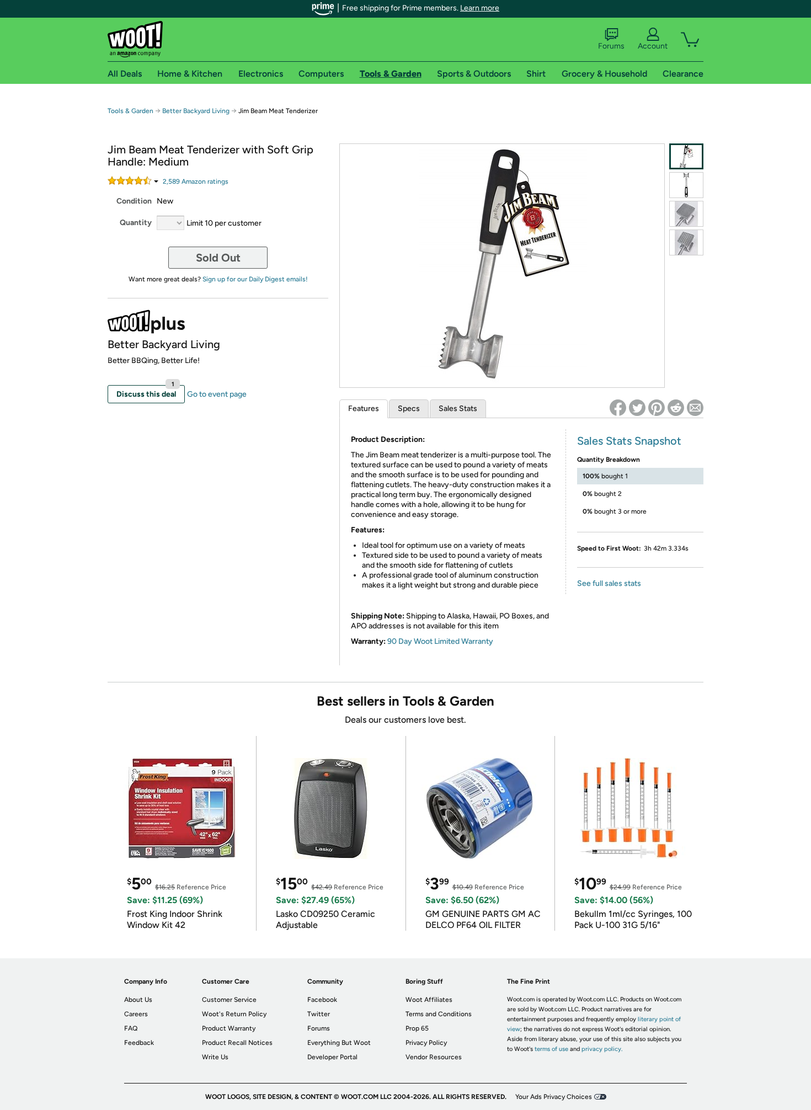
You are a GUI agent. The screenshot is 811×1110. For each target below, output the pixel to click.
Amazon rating (195, 181)
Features (363, 408)
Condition (134, 201)
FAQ (130, 1028)
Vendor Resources (434, 1057)
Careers (136, 1014)
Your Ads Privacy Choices (553, 1097)
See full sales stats (609, 583)
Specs (409, 408)
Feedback (139, 1043)
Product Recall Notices (237, 1043)
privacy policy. (601, 1049)
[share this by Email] (695, 407)
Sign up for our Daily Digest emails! (255, 279)
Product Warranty (228, 1028)
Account (653, 46)
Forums (611, 46)
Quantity (136, 222)
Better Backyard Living (196, 111)
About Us (138, 1000)
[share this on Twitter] (637, 407)
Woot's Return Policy (234, 1014)
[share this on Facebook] (618, 407)
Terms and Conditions (439, 1014)
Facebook (322, 1000)
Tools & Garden (130, 111)
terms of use (551, 1049)
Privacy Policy (426, 1043)
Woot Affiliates (429, 1000)
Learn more (479, 8)
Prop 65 (417, 1028)
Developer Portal (332, 1057)
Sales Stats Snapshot (629, 440)
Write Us (215, 1057)
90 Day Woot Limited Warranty (440, 641)
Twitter (318, 1014)
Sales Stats (458, 408)
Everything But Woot (339, 1043)
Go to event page (217, 394)
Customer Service (229, 1000)
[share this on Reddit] (676, 407)
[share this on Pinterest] (656, 407)
